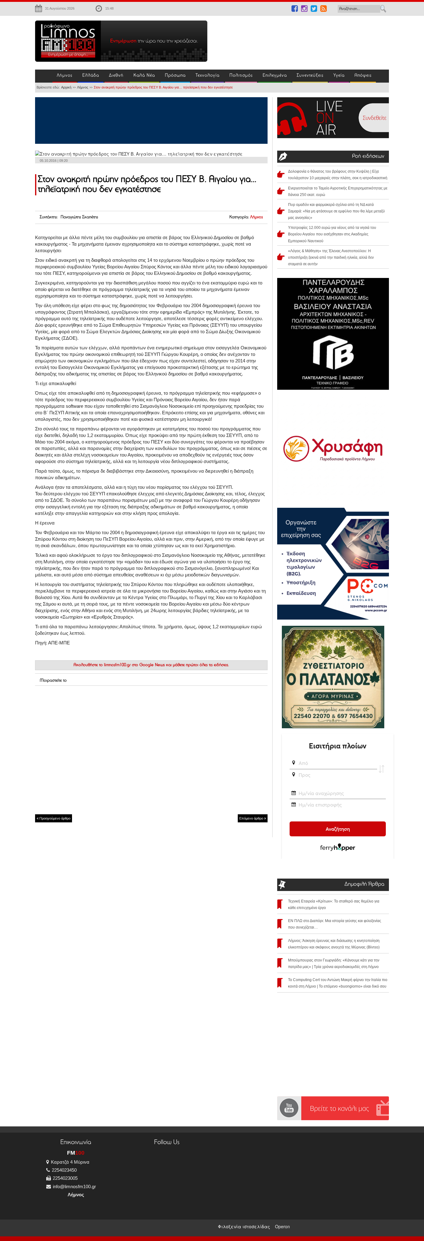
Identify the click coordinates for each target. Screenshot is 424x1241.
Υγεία (339, 75)
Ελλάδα (90, 75)
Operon (282, 1226)
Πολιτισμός (241, 75)
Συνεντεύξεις (310, 75)
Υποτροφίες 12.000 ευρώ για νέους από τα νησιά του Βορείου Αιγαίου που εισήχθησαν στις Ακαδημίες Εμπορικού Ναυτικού (332, 234)
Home (43, 76)
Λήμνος (64, 75)
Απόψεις (363, 75)
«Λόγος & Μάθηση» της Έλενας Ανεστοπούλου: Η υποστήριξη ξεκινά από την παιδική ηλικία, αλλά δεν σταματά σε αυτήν (331, 257)
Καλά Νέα (144, 75)
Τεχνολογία (207, 75)
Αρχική (66, 87)
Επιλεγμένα (275, 75)
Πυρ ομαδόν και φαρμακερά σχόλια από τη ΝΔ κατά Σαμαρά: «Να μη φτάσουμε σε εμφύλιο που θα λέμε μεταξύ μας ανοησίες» (336, 211)
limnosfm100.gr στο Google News (134, 665)
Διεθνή (116, 75)
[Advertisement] (302, 39)
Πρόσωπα (175, 75)
